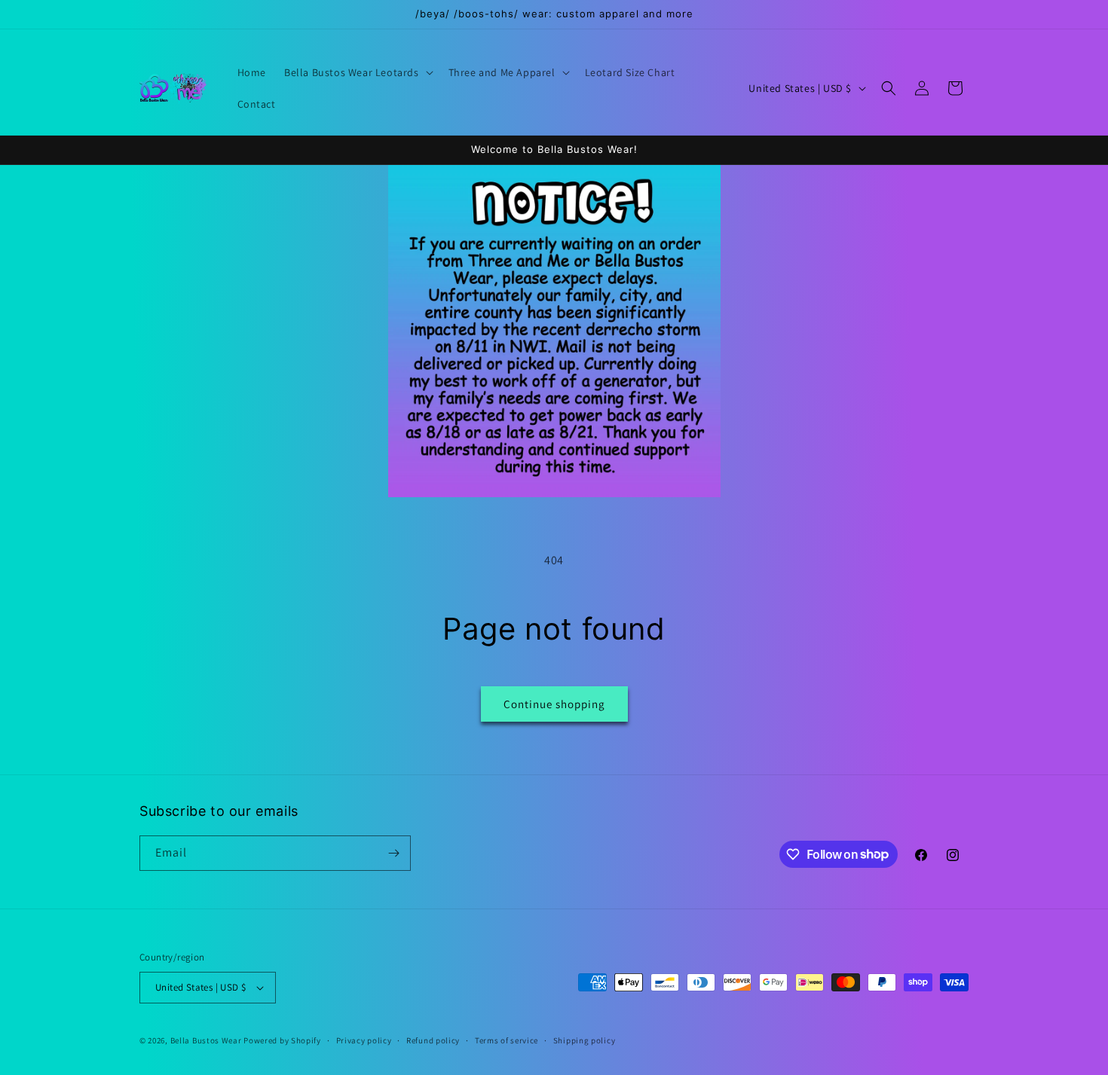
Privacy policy (364, 1040)
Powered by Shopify (282, 1040)
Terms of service (506, 1040)
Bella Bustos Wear (206, 1040)
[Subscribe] (393, 853)
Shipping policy (584, 1040)
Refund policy (433, 1040)
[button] (357, 72)
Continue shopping (554, 704)
